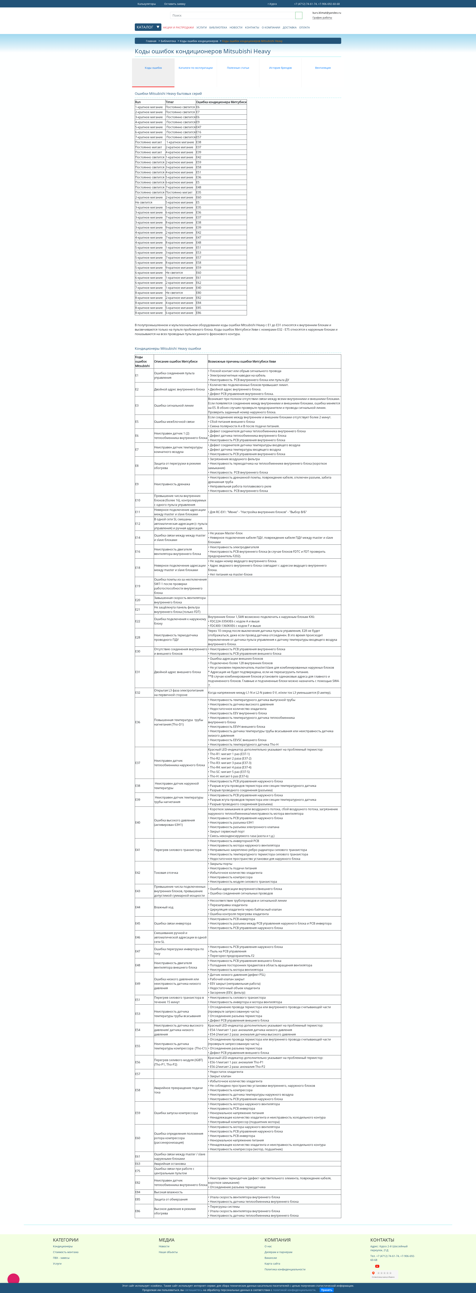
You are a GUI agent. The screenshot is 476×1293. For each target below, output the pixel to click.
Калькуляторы (146, 4)
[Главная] (150, 15)
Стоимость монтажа (65, 1252)
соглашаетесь (193, 1290)
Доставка (290, 27)
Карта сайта (272, 1263)
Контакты (252, 27)
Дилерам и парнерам (278, 1252)
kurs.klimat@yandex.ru (327, 12)
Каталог (145, 27)
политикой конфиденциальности (294, 1290)
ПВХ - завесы (61, 1258)
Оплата (304, 27)
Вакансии (271, 1258)
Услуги (202, 27)
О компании (271, 27)
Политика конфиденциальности (285, 1269)
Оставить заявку (174, 4)
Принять (326, 1290)
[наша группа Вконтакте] (372, 1266)
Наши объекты (168, 1252)
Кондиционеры (63, 1246)
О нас (268, 1246)
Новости (236, 27)
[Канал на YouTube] (377, 1266)
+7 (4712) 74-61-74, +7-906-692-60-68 (316, 4)
